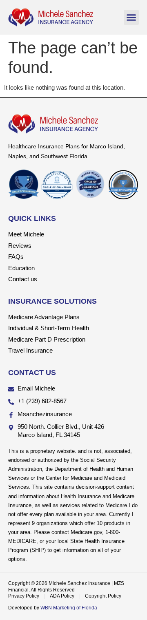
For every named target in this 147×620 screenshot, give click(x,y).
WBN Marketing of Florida (68, 608)
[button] (131, 17)
